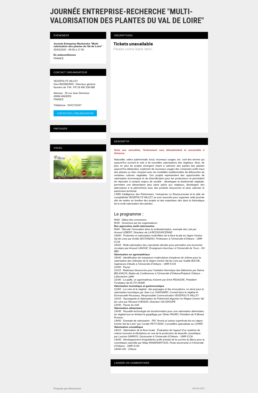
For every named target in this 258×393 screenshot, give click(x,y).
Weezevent (74, 388)
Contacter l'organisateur (75, 113)
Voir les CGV (198, 388)
